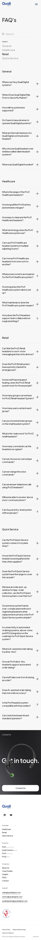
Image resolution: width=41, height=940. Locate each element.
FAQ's (4, 877)
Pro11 (7, 853)
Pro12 (6, 857)
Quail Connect (9, 850)
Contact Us (20, 788)
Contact (5, 881)
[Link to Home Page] (6, 4)
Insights (5, 874)
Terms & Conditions (8, 933)
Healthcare (8, 50)
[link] (20, 788)
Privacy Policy (6, 929)
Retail (5, 54)
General (6, 45)
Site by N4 (36, 936)
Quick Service (10, 58)
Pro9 (8, 847)
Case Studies (7, 871)
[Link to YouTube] (11, 815)
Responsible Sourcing (19, 929)
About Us (5, 868)
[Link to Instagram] (4, 815)
